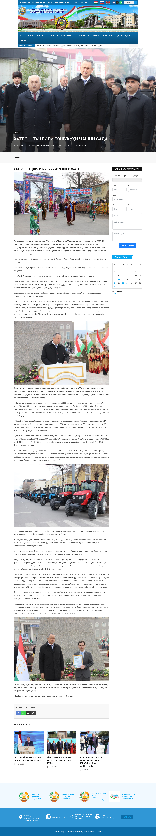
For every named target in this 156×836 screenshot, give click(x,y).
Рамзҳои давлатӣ (36, 36)
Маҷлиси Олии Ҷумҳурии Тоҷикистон (68, 796)
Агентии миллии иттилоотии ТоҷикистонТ (128, 796)
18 (119, 279)
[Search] (135, 2)
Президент (51, 36)
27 (127, 283)
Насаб (114, 205)
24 (114, 283)
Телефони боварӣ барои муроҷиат (125, 176)
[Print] (33, 713)
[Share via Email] (28, 713)
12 (123, 276)
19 (123, 279)
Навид (17, 157)
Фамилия (131, 185)
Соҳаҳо (94, 36)
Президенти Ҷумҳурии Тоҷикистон (36, 796)
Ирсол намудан (127, 246)
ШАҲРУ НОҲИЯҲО (121, 36)
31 (114, 287)
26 (123, 283)
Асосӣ (22, 36)
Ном (129, 205)
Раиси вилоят (66, 36)
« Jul (114, 294)
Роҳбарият (81, 36)
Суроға (23, 41)
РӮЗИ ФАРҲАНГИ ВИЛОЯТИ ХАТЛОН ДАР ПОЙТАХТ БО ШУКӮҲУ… (59, 760)
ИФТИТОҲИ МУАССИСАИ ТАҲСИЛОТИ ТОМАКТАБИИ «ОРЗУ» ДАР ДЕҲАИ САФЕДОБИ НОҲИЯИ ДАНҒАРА (72, 46)
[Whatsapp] (120, 2)
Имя (114, 185)
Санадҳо (106, 36)
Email (114, 195)
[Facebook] (113, 2)
